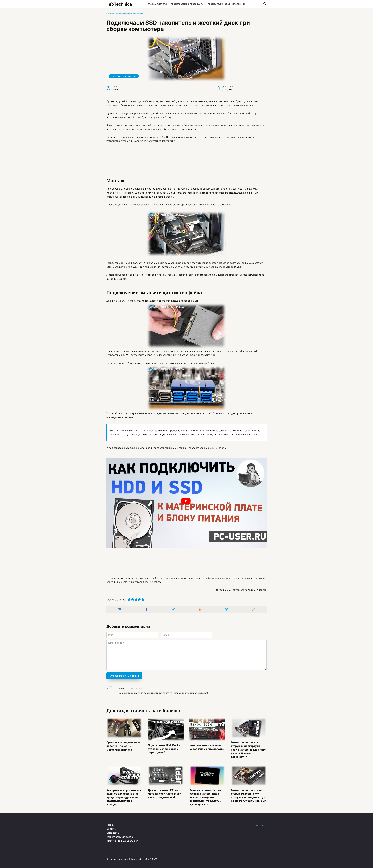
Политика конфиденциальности (122, 841)
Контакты (111, 829)
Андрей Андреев (257, 589)
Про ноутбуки (215, 4)
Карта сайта (112, 833)
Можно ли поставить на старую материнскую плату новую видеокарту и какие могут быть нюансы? (248, 795)
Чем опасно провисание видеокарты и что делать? (206, 747)
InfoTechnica (119, 4)
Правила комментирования (120, 837)
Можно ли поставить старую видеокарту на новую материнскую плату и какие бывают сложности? (248, 749)
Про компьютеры (157, 4)
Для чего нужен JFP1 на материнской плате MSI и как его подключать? (164, 793)
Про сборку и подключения (129, 14)
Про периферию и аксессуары (187, 4)
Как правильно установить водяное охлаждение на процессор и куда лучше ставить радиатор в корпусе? (123, 797)
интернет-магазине (239, 274)
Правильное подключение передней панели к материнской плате (123, 746)
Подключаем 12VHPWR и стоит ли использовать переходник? (164, 749)
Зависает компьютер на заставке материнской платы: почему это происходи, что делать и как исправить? (205, 797)
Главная (110, 14)
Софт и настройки (234, 4)
